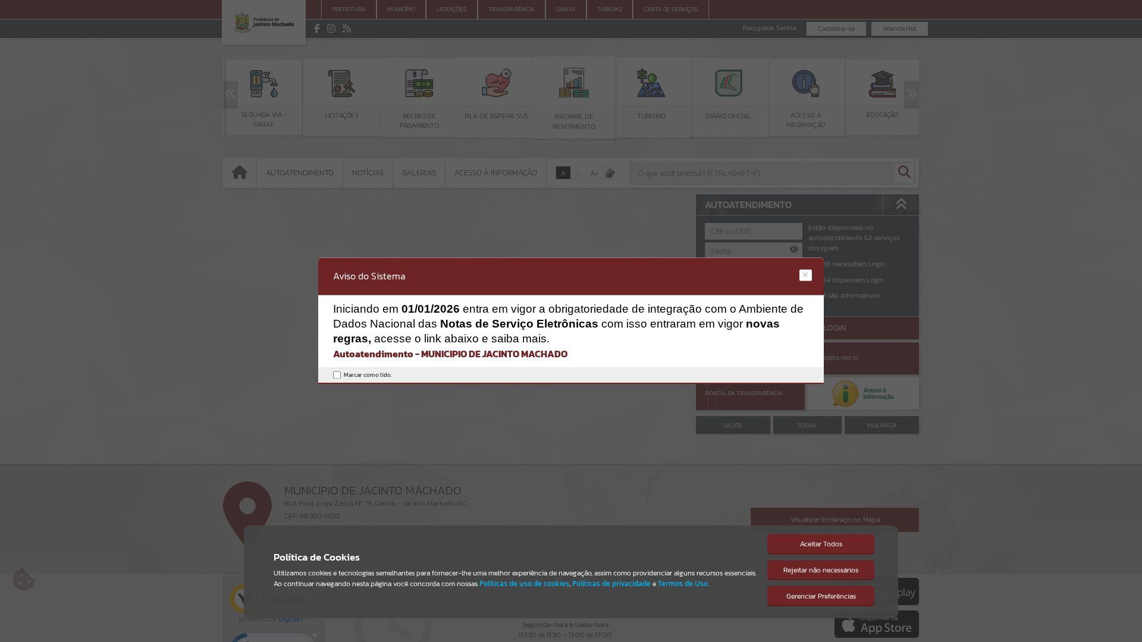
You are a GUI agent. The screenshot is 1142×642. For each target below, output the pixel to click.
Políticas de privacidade (611, 583)
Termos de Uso (683, 583)
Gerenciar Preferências (821, 596)
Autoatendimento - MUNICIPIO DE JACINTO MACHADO (450, 354)
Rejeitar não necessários (820, 570)
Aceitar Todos (821, 544)
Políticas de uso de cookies (524, 583)
